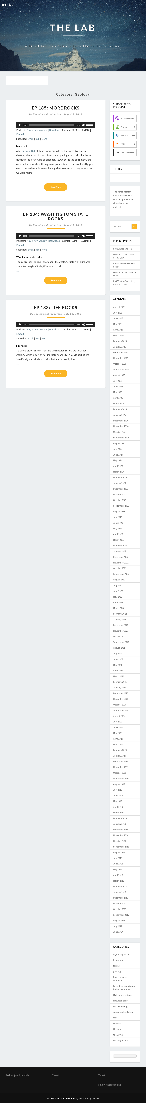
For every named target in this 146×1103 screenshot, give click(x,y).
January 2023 (119, 551)
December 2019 (120, 761)
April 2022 (118, 602)
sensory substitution (123, 1011)
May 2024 (117, 460)
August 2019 (119, 784)
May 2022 (117, 596)
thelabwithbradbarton (47, 114)
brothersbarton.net (123, 195)
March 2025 (118, 403)
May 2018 (117, 869)
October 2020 (119, 704)
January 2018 (119, 892)
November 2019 (120, 767)
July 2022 (117, 585)
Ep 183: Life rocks (55, 307)
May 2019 (117, 801)
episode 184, (28, 151)
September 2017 (121, 914)
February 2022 (120, 613)
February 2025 (120, 409)
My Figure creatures (122, 994)
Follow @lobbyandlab (17, 1075)
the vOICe (118, 1034)
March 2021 (118, 676)
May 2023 (117, 528)
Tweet (55, 1075)
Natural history (120, 1000)
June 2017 (118, 931)
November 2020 (120, 699)
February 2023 (120, 545)
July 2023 (117, 517)
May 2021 (117, 664)
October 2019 (119, 772)
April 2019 (118, 806)
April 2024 (118, 466)
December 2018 (120, 829)
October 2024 (119, 431)
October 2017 (119, 909)
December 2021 (120, 625)
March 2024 (118, 471)
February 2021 (120, 681)
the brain (117, 1023)
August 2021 (119, 647)
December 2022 (120, 556)
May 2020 (117, 733)
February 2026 (120, 341)
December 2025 (120, 352)
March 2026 (118, 335)
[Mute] (83, 125)
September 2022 (121, 573)
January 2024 (119, 483)
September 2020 (121, 710)
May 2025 (117, 392)
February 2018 (120, 886)
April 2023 (118, 534)
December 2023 (120, 488)
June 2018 (118, 863)
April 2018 (118, 875)
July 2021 (117, 653)
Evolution (118, 960)
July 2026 (117, 312)
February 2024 (120, 477)
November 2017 (120, 903)
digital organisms (121, 954)
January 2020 (119, 755)
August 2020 (119, 715)
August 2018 (119, 852)
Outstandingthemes (89, 1098)
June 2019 (118, 795)
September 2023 (121, 505)
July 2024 (117, 449)
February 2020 (120, 750)
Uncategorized (120, 1040)
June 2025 (118, 386)
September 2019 (121, 778)
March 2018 (118, 880)
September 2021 (121, 642)
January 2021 (119, 687)
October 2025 (119, 363)
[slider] (90, 124)
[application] (55, 125)
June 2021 (118, 659)
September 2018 (121, 846)
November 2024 (120, 426)
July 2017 (117, 926)
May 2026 (117, 324)
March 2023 (118, 539)
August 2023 (119, 511)
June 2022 (118, 591)
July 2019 (117, 789)
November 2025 (120, 358)
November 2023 (120, 494)
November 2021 (120, 630)
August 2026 (119, 307)
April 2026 (118, 329)
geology (117, 971)
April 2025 (118, 397)
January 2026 (119, 346)
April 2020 (118, 738)
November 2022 (120, 562)
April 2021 (118, 670)
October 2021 (119, 636)
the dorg (117, 1029)
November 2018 (120, 835)
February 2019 (120, 818)
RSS (37, 138)
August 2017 (119, 920)
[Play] (20, 125)
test (115, 1017)
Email (31, 138)
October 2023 (119, 500)
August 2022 (119, 579)
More (44, 138)
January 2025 (119, 414)
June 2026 (118, 318)
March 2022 (118, 608)
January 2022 (119, 619)
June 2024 (118, 454)
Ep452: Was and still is (123, 248)
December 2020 (120, 693)
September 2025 (121, 369)
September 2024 (121, 437)
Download (54, 130)
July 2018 (117, 858)
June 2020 (118, 727)
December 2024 (120, 420)
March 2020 (118, 744)
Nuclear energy (120, 1006)
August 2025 (119, 375)
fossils (116, 965)
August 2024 (119, 443)
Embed (20, 134)
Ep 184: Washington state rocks (55, 216)
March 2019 (118, 812)
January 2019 (119, 823)
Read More (59, 186)
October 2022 (119, 568)
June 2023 (118, 522)
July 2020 (117, 721)
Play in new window (36, 130)
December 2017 (120, 897)
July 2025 (117, 380)
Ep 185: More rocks (56, 107)
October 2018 (119, 841)
